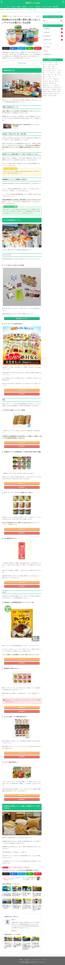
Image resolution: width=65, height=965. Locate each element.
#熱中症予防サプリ (58, 87)
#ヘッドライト (46, 72)
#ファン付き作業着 (47, 70)
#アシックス (59, 62)
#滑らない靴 (51, 87)
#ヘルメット (54, 72)
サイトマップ (43, 959)
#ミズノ (45, 74)
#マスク (59, 72)
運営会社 (21, 959)
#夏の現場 (46, 83)
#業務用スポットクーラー (48, 85)
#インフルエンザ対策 (54, 64)
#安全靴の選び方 (53, 83)
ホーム (8, 6)
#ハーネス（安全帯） (48, 68)
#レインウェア (58, 74)
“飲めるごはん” (23, 563)
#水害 (17, 867)
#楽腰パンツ (58, 85)
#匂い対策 (52, 81)
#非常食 (27, 867)
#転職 (55, 91)
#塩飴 (57, 81)
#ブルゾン (55, 70)
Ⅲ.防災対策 (24, 6)
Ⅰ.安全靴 (13, 6)
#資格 (50, 91)
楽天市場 (21, 393)
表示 (25, 63)
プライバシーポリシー (35, 959)
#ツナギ (45, 66)
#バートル (56, 68)
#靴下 (56, 95)
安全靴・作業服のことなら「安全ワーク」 (30, 962)
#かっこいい (52, 62)
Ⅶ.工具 (49, 6)
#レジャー (46, 76)
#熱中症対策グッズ (47, 89)
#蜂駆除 (45, 91)
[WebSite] (14, 930)
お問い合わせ (27, 959)
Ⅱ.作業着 (18, 6)
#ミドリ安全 (51, 74)
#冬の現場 (46, 81)
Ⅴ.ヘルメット (30, 6)
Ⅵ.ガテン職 (44, 6)
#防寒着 (51, 93)
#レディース (52, 76)
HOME (3, 9)
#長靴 (59, 91)
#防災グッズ (22, 867)
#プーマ (60, 70)
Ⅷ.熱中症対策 (55, 6)
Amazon (21, 390)
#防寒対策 (46, 93)
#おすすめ (12, 867)
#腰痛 (59, 89)
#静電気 (45, 95)
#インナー (46, 64)
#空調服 (54, 89)
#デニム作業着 (51, 66)
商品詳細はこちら (21, 318)
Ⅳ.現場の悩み (37, 6)
